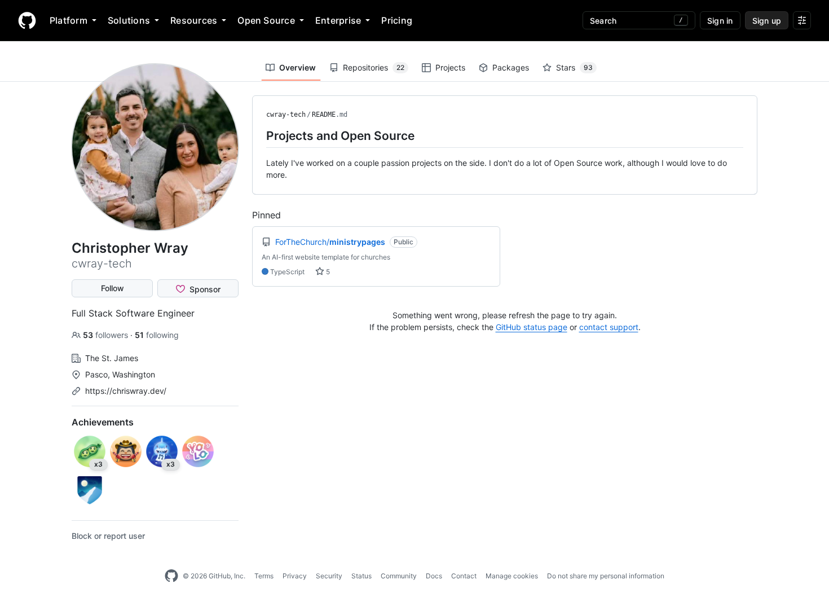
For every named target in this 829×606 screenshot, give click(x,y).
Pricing (396, 20)
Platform (68, 20)
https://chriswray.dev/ (125, 391)
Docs (434, 576)
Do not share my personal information (605, 576)
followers (106, 335)
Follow (112, 288)
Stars (574, 67)
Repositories (373, 67)
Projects (450, 67)
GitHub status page (531, 327)
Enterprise (338, 20)
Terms (264, 576)
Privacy (295, 576)
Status (361, 576)
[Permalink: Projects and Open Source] (258, 135)
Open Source (266, 20)
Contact (464, 576)
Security (329, 576)
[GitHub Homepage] (171, 576)
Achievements (103, 422)
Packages (510, 67)
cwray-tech (286, 114)
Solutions (129, 20)
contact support (608, 327)
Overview (297, 67)
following (157, 335)
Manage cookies (512, 576)
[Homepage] (27, 20)
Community (399, 576)
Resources (193, 20)
